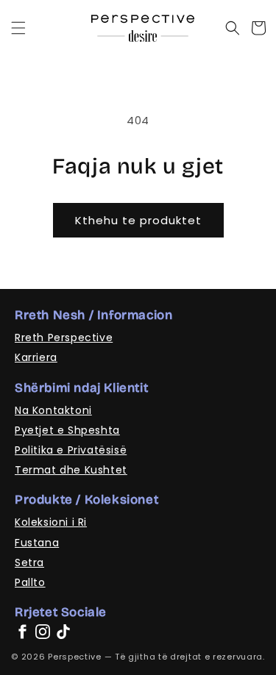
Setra (29, 562)
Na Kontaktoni (53, 410)
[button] (18, 28)
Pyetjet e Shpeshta (67, 430)
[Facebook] (22, 631)
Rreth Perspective (64, 337)
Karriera (36, 357)
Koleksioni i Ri (51, 522)
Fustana (37, 542)
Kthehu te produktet (138, 220)
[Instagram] (42, 631)
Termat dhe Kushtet (71, 470)
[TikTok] (63, 631)
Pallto (30, 582)
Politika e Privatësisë (71, 450)
